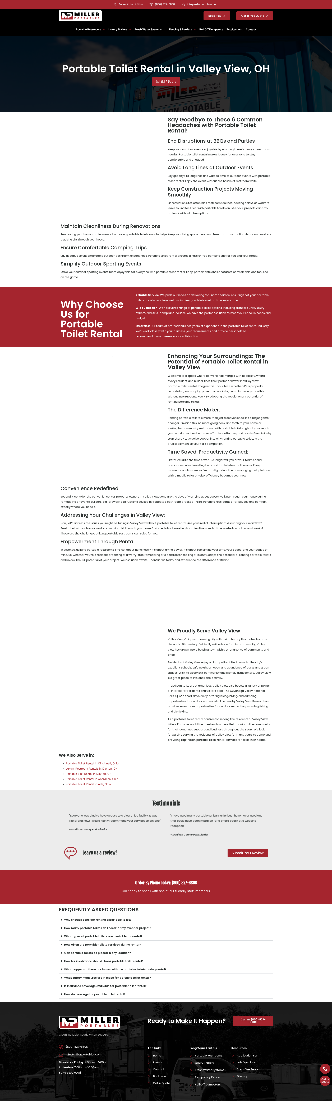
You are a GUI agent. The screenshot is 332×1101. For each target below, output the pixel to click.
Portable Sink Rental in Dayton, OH (89, 773)
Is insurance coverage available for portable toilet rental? (105, 986)
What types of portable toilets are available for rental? (103, 936)
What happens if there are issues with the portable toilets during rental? (115, 969)
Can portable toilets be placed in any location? (97, 953)
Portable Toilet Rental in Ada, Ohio (88, 784)
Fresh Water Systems (148, 29)
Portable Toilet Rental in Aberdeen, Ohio (92, 779)
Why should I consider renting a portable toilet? (97, 920)
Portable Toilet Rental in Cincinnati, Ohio (92, 763)
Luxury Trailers (117, 29)
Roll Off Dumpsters (211, 29)
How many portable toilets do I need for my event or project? (107, 928)
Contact (251, 29)
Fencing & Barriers (180, 29)
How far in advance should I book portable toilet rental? (103, 961)
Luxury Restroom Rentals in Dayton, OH (92, 768)
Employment (234, 29)
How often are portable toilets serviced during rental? (102, 945)
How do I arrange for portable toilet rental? (95, 994)
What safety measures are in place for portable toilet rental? (107, 978)
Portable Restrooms (88, 29)
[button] (166, 920)
